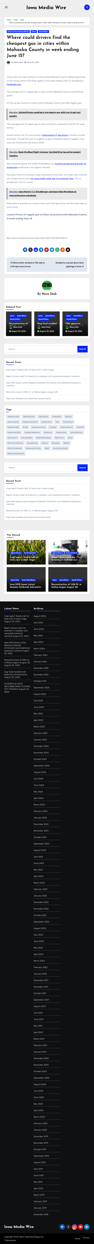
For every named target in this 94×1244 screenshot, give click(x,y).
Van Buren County (60, 448)
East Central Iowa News (18, 31)
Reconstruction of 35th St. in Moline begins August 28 (32, 392)
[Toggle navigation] (6, 7)
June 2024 (39, 785)
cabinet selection (30, 422)
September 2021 (41, 1000)
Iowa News (43, 31)
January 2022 (40, 974)
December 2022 (41, 902)
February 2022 (41, 967)
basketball (56, 416)
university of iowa (33, 448)
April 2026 (38, 642)
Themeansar (10, 1240)
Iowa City (15, 580)
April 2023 (38, 876)
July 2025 (38, 700)
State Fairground (15, 448)
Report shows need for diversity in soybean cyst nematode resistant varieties (43, 376)
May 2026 (38, 635)
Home (77, 1238)
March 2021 (39, 1039)
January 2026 (40, 661)
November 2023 (41, 831)
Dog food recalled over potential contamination (28, 398)
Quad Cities (15, 319)
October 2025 (40, 681)
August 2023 (40, 850)
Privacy (86, 1238)
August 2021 (40, 1006)
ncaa (70, 438)
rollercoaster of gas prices (55, 135)
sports (66, 443)
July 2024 (38, 779)
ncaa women (32, 443)
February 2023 (40, 889)
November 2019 (41, 1143)
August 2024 (40, 772)
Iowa (34, 31)
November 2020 (41, 1065)
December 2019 (41, 1136)
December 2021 (41, 980)
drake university (38, 427)
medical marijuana (43, 438)
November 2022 (41, 909)
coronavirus (68, 422)
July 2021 (38, 1013)
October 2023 (40, 837)
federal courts (66, 427)
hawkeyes (48, 432)
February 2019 (40, 1201)
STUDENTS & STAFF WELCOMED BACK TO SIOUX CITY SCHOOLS (17, 686)
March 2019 (39, 1195)
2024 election (29, 416)
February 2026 (41, 655)
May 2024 (38, 792)
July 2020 (38, 1091)
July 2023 (38, 857)
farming (53, 427)
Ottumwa (55, 443)
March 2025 (39, 727)
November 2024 (41, 753)
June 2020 (39, 1097)
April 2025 (38, 720)
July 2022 (38, 935)
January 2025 (40, 740)
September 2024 (41, 766)
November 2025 (41, 674)
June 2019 (39, 1175)
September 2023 (41, 844)
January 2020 (40, 1130)
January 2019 (40, 1208)
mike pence (59, 438)
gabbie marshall (14, 432)
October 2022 (40, 915)
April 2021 (38, 1032)
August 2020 (40, 1084)
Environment (30, 553)
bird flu (68, 416)
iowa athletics (76, 432)
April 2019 (38, 1188)
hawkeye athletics (32, 432)
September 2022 (41, 922)
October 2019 (40, 1149)
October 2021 (40, 993)
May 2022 (38, 948)
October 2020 (40, 1071)
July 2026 (38, 622)
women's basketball (16, 453)
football (80, 427)
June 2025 (39, 707)
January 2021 (40, 1052)
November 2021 (41, 987)
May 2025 (38, 714)
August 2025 (40, 694)
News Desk (18, 62)
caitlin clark (47, 422)
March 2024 (39, 805)
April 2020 (38, 1110)
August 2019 (40, 1162)
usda (47, 448)
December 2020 (41, 1058)
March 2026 (39, 648)
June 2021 (39, 1019)
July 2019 (38, 1169)
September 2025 (41, 687)
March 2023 (39, 883)
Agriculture (16, 553)
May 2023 (38, 870)
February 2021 (40, 1045)
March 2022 (39, 961)
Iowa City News (28, 580)
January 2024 (40, 818)
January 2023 (40, 896)
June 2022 (39, 941)
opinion (45, 443)
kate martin (12, 438)
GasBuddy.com (14, 84)
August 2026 (40, 616)
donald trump (13, 427)
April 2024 (38, 798)
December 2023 (41, 824)
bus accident (13, 422)
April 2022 (38, 954)
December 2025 (41, 668)
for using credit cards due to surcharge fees (52, 178)
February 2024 (41, 811)
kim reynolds (26, 438)
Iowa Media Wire (46, 7)
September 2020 (41, 1078)
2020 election (13, 416)
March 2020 (39, 1117)
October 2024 (40, 759)
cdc (57, 422)
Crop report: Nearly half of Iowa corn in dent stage (30, 370)
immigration (61, 432)
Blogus (37, 1237)
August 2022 (40, 928)
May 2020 (38, 1104)
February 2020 (41, 1123)
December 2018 (41, 1214)
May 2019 (38, 1182)
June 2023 (39, 863)
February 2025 (40, 733)
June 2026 (39, 629)
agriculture (43, 416)
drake (25, 427)
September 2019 (41, 1156)
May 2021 (38, 1026)
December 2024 (41, 746)
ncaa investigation (15, 443)
